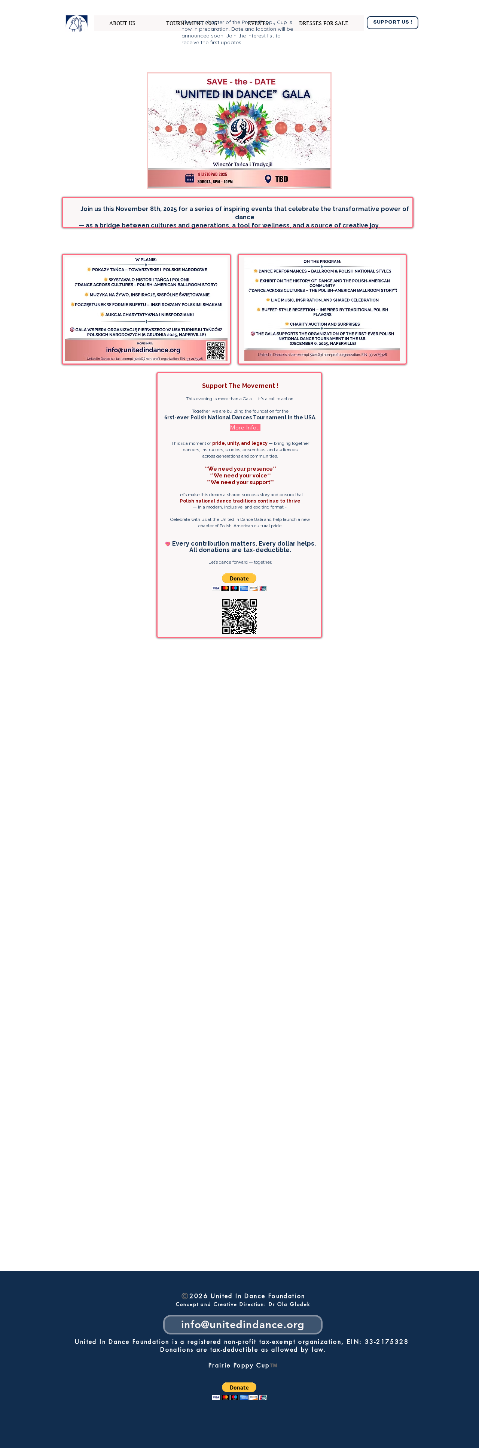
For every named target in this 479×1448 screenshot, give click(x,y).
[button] (239, 582)
